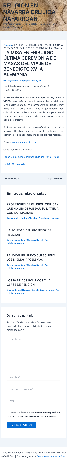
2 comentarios (14, 290)
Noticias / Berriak (29, 218)
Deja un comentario (16, 240)
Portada (7, 45)
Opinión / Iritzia (46, 290)
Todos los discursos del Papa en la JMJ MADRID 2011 (31, 157)
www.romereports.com (24, 142)
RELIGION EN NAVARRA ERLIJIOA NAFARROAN (29, 12)
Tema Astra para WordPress (52, 456)
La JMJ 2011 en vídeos (15, 164)
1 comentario (13, 218)
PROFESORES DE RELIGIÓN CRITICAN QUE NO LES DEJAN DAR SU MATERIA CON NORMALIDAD (33, 209)
